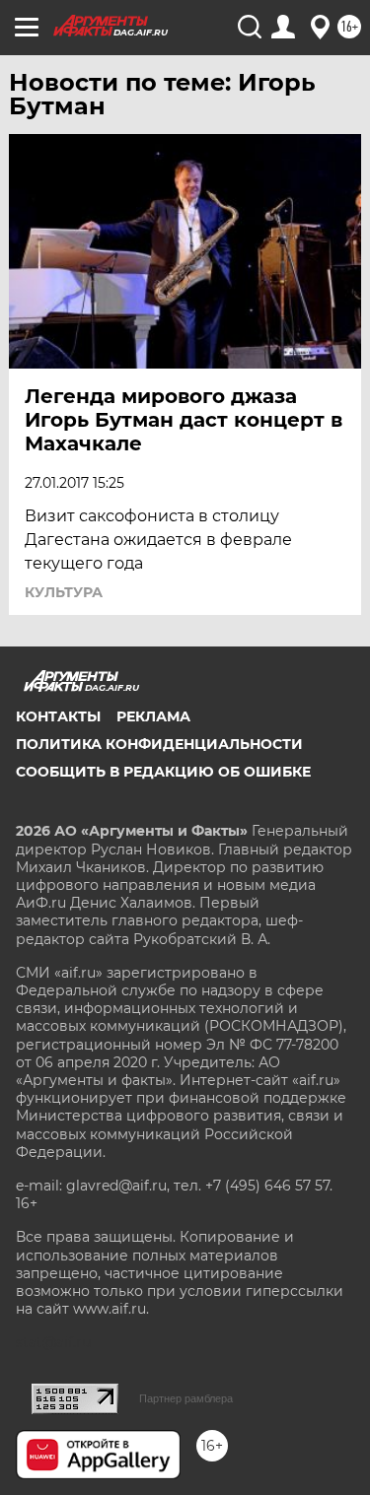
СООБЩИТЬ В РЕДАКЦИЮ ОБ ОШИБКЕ (163, 772)
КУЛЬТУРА (64, 592)
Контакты (58, 716)
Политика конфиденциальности (159, 744)
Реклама (153, 716)
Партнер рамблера (186, 1398)
